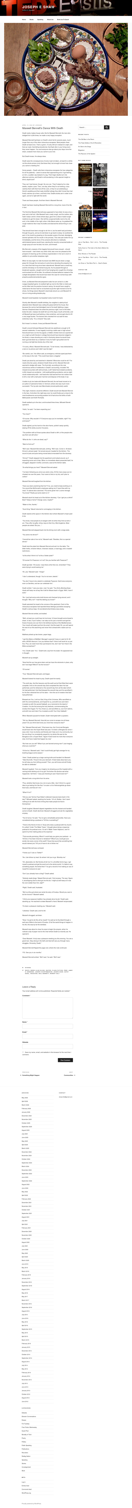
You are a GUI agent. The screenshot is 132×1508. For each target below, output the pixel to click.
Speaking (40, 19)
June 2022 (25, 1188)
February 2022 (26, 1199)
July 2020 (25, 1246)
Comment (26, 995)
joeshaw (38, 125)
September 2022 (27, 1181)
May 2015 (25, 1333)
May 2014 (25, 1369)
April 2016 (25, 1325)
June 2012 (25, 1401)
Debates (24, 1413)
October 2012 (26, 1394)
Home (24, 19)
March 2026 (25, 1105)
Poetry (24, 1438)
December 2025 (27, 1116)
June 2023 (25, 1177)
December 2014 (27, 1351)
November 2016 (27, 1304)
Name (25, 1022)
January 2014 (26, 1376)
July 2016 (25, 1315)
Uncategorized (26, 1467)
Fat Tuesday (25, 1424)
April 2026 (25, 1101)
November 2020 (27, 1235)
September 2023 (27, 1174)
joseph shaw (58, 972)
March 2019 (25, 1271)
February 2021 (26, 1228)
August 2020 (25, 1242)
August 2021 (25, 1217)
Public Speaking (27, 1445)
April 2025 (25, 1145)
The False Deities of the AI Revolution (89, 143)
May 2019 (25, 1268)
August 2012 (25, 1398)
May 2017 (25, 1296)
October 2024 (26, 1159)
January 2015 (26, 1347)
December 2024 (27, 1152)
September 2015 (27, 1329)
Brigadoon (81, 150)
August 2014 (25, 1362)
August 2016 (25, 1311)
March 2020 (25, 1260)
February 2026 (26, 1108)
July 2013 (25, 1383)
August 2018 (25, 1289)
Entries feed (25, 1486)
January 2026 (26, 1112)
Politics (24, 1442)
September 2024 (27, 1163)
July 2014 (25, 1365)
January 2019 (26, 1278)
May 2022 (25, 1192)
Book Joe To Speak (63, 19)
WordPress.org (26, 1493)
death (27, 970)
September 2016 (27, 1307)
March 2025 (25, 1148)
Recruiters (25, 1453)
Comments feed (27, 1489)
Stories (28, 967)
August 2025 (25, 1130)
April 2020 (25, 1257)
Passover (34, 973)
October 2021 (26, 1210)
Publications (25, 1449)
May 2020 (25, 1253)
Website (25, 1042)
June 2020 (25, 1249)
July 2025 (25, 1134)
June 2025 (25, 1137)
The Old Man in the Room (86, 139)
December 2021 (27, 1202)
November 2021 (27, 1206)
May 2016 (25, 1322)
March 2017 (25, 1300)
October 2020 (26, 1239)
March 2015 (25, 1340)
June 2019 (25, 1264)
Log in (24, 1482)
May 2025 (25, 1141)
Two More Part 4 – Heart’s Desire (97, 263)
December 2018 (27, 1282)
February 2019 (26, 1275)
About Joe (50, 19)
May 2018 (25, 1293)
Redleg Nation (26, 1456)
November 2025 (27, 1119)
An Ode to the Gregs (84, 146)
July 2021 (25, 1221)
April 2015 (25, 1336)
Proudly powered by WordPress (31, 1504)
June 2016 (25, 1318)
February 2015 (26, 1343)
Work (23, 1471)
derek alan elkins (38, 970)
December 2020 (27, 1231)
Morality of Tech (27, 1434)
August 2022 (25, 1184)
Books (32, 19)
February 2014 (26, 1372)
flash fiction (57, 970)
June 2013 (25, 1387)
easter (48, 970)
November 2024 (27, 1155)
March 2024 (25, 1166)
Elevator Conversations (29, 1416)
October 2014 (26, 1354)
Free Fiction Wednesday (29, 1427)
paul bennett (44, 973)
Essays (24, 1420)
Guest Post (25, 1431)
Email (24, 1032)
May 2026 (25, 1098)
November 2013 (27, 1380)
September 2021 (27, 1213)
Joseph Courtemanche (44, 972)
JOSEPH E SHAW (38, 6)
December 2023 (27, 1170)
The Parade (92, 254)
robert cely (55, 973)
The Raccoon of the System (86, 154)
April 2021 (25, 1224)
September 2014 (27, 1358)
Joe (79, 242)
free (66, 970)
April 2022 (25, 1195)
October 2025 (26, 1123)
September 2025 (27, 1127)
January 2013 (26, 1390)
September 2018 (27, 1286)
